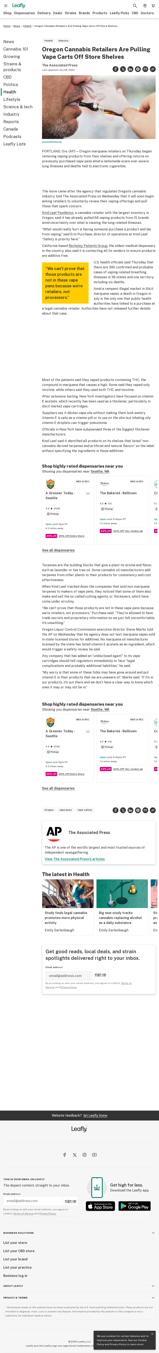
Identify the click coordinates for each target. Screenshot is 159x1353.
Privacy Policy (118, 1344)
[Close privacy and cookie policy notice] (152, 1334)
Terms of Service (112, 693)
